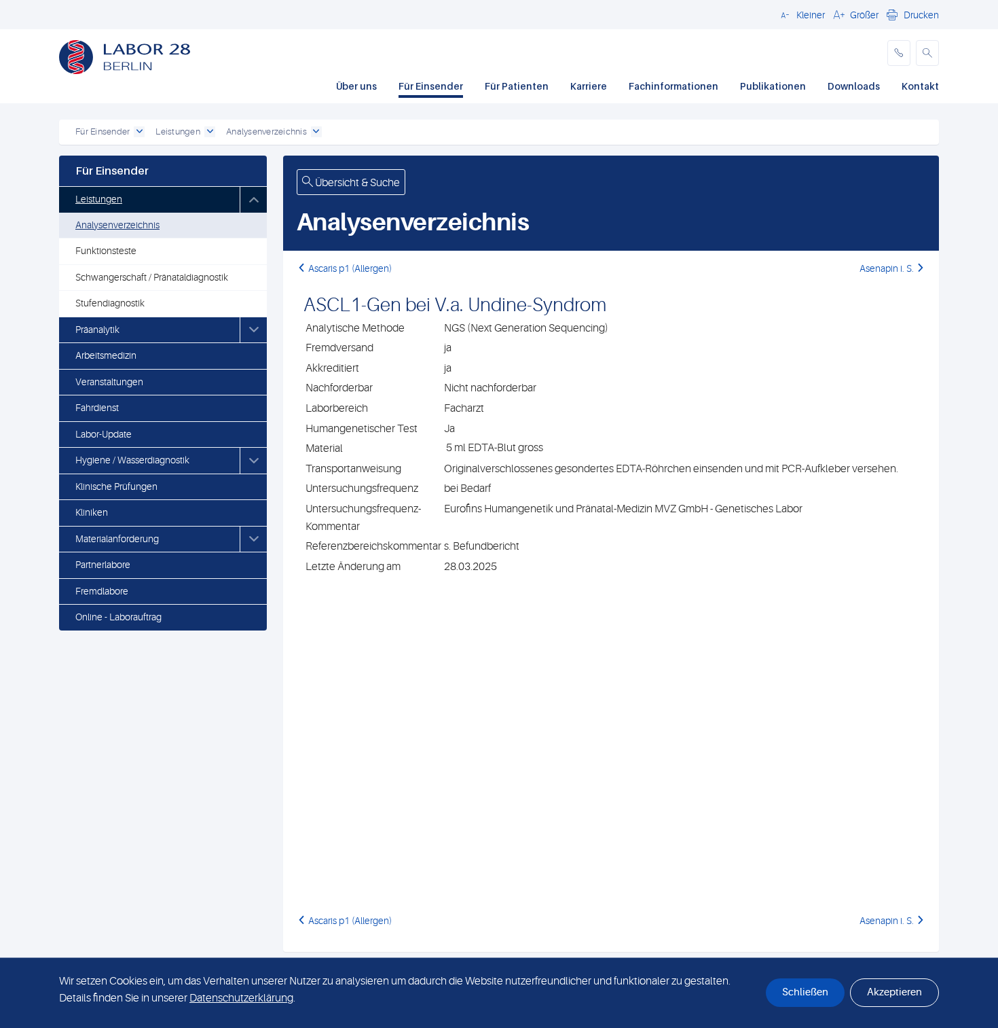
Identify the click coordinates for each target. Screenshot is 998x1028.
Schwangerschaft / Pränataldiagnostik (151, 277)
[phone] (898, 53)
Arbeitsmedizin (105, 355)
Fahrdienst (97, 407)
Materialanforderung (117, 538)
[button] (801, 14)
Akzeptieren (894, 992)
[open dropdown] (139, 131)
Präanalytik (97, 329)
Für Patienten (517, 86)
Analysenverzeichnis (117, 224)
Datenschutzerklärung (241, 998)
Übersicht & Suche (356, 183)
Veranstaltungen (109, 381)
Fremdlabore (101, 591)
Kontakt (920, 86)
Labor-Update (103, 434)
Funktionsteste (105, 250)
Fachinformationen (673, 86)
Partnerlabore (102, 564)
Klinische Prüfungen (116, 486)
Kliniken (91, 512)
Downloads (854, 86)
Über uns (356, 86)
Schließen (805, 992)
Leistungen (98, 199)
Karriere (588, 86)
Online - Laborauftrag (118, 617)
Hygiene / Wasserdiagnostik (132, 460)
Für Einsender (431, 86)
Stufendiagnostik (110, 303)
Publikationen (773, 86)
